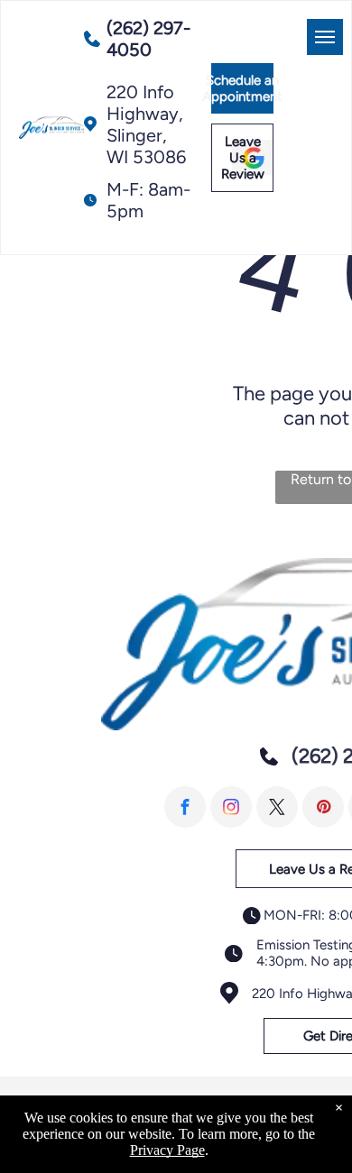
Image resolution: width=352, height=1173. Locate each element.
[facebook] (185, 807)
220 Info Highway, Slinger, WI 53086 (146, 124)
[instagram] (231, 807)
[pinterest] (323, 807)
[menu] (325, 37)
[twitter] (277, 807)
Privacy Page (167, 1150)
